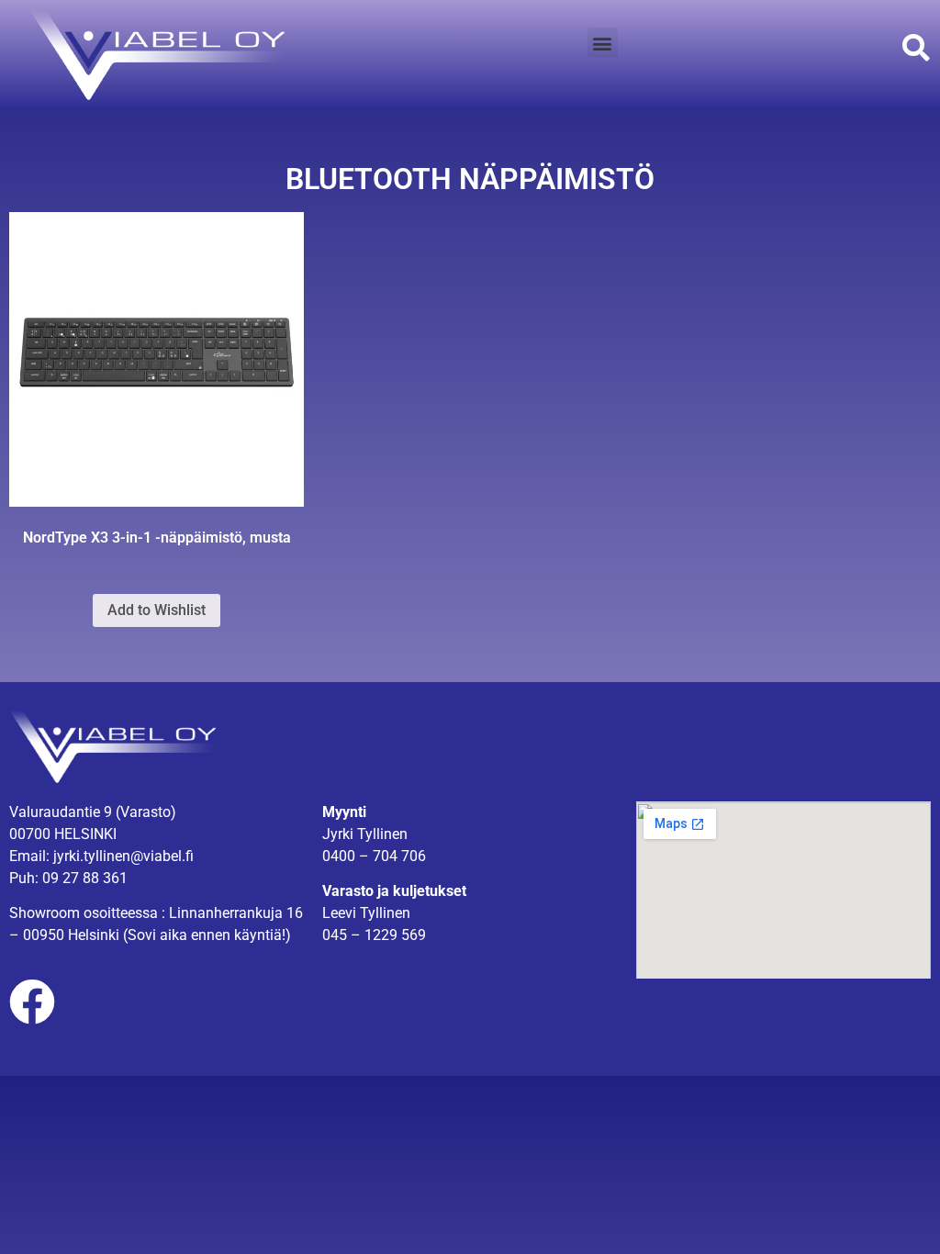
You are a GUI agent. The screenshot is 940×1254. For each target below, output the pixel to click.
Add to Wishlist (156, 610)
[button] (603, 43)
